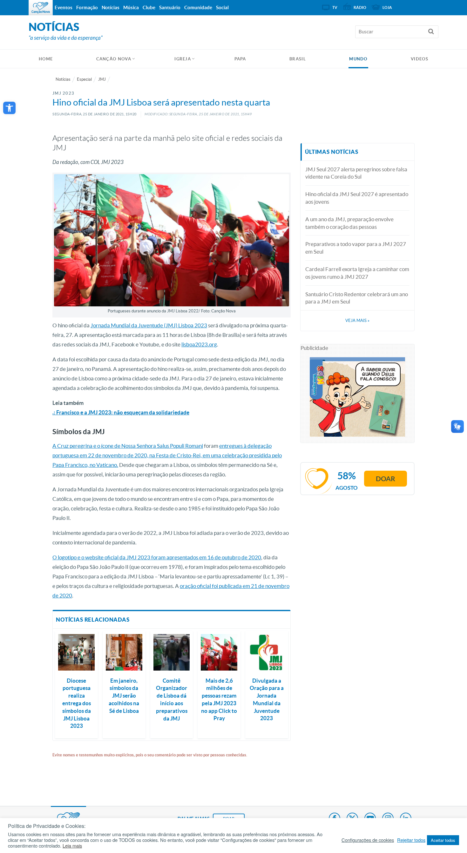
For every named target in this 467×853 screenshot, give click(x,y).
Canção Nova (113, 59)
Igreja (182, 59)
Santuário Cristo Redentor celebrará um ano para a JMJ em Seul (356, 298)
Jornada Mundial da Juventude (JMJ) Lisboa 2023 (149, 325)
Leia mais (72, 846)
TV (334, 7)
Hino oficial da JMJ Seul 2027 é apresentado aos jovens (356, 198)
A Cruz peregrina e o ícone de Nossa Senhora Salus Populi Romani (127, 446)
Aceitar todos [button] (443, 840)
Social (222, 7)
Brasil (297, 59)
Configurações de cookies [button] (368, 840)
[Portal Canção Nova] (41, 7)
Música (131, 7)
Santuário (169, 7)
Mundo (358, 59)
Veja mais (357, 320)
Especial (84, 79)
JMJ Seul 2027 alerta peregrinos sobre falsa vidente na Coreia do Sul (356, 173)
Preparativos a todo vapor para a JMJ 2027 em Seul (355, 248)
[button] (9, 108)
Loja (387, 7)
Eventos (63, 7)
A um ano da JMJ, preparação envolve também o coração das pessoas (349, 223)
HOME (46, 59)
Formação (87, 7)
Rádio (360, 7)
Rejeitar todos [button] (411, 840)
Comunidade (198, 7)
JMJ (102, 79)
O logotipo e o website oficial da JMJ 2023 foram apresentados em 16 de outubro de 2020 (156, 557)
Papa (240, 59)
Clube (149, 7)
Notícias (63, 79)
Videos (419, 59)
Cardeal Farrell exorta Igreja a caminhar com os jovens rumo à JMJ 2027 (357, 273)
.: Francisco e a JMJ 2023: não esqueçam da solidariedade (120, 412)
